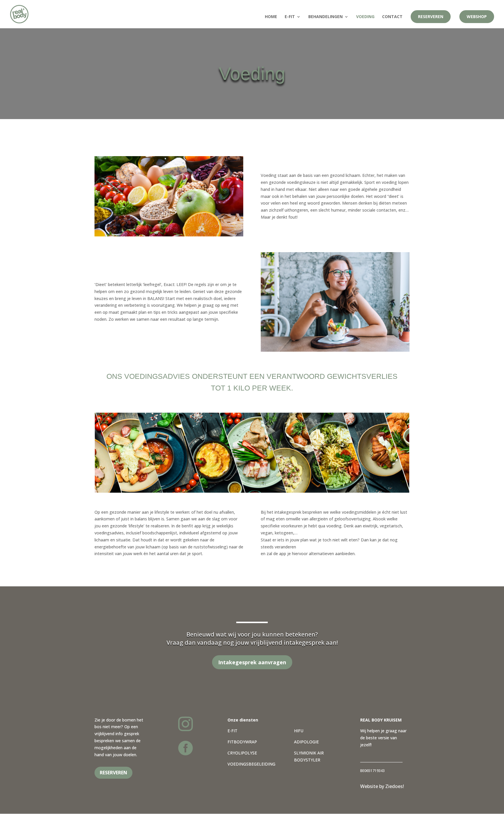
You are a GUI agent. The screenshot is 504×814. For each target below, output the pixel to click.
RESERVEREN (113, 772)
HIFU (298, 730)
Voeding (365, 17)
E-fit (290, 17)
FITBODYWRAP (242, 742)
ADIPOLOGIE (306, 742)
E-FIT (232, 730)
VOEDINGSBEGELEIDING (251, 764)
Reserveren (430, 16)
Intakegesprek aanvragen (252, 662)
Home (271, 17)
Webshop (477, 16)
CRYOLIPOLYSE (242, 753)
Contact (392, 17)
